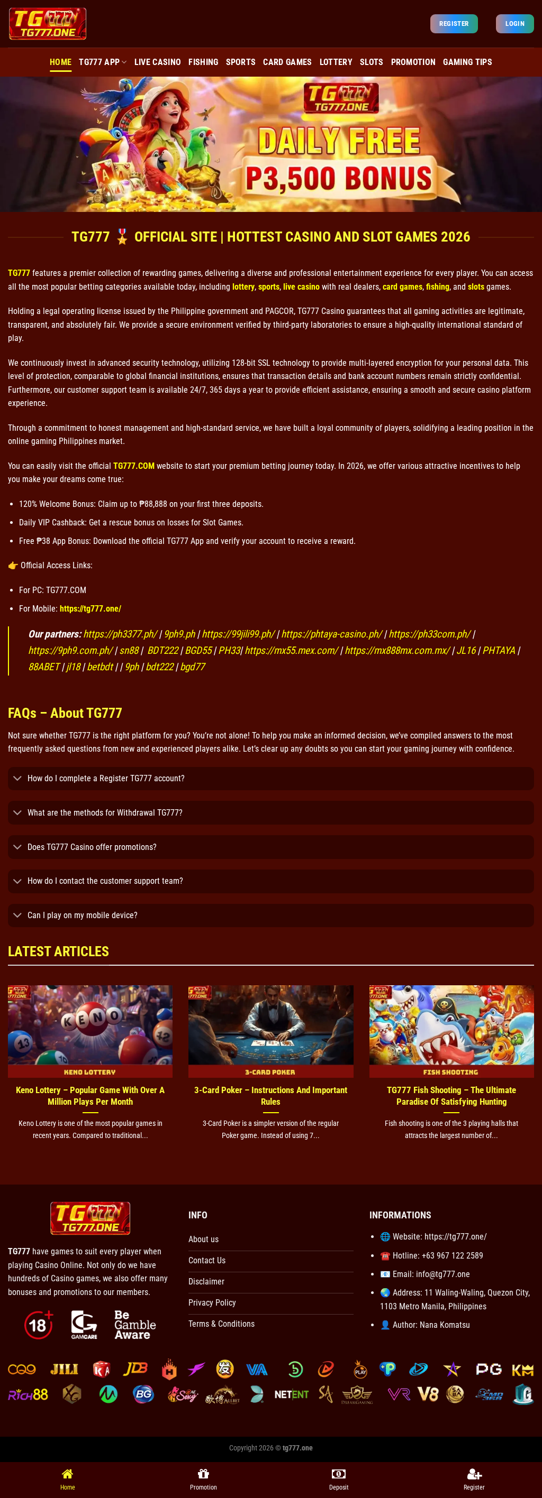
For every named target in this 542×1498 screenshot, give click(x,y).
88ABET (43, 667)
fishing (437, 287)
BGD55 (198, 650)
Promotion (413, 62)
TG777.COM (134, 466)
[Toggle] (17, 779)
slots (476, 287)
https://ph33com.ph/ (429, 634)
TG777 (19, 273)
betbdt (100, 667)
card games (402, 287)
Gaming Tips (467, 62)
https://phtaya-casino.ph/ (331, 634)
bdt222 (159, 667)
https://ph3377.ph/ (120, 634)
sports (268, 287)
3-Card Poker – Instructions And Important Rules (270, 1096)
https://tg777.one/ (90, 609)
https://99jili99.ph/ (238, 634)
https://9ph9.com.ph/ (70, 650)
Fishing (203, 62)
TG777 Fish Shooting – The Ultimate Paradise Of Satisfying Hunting (451, 1096)
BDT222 (161, 650)
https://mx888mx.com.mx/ (398, 650)
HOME (60, 62)
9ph (131, 667)
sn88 (128, 650)
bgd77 (192, 667)
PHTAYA (498, 650)
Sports (241, 62)
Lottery (336, 62)
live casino (301, 287)
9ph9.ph (179, 634)
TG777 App (99, 62)
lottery (243, 287)
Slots (372, 62)
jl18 (73, 667)
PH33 (229, 650)
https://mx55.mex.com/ (291, 650)
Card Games (287, 62)
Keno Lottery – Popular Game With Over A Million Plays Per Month (90, 1096)
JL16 (465, 650)
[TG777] (47, 23)
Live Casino (158, 62)
